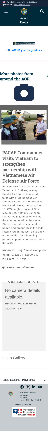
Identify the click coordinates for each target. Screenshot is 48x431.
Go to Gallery (13, 358)
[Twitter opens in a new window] (28, 388)
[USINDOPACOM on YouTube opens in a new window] (40, 388)
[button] (23, 4)
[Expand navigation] (6, 11)
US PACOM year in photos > (24, 50)
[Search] (42, 11)
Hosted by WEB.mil (23, 404)
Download (12, 267)
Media (23, 18)
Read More (12, 309)
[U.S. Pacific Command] (11, 393)
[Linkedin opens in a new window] (33, 388)
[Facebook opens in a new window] (22, 388)
